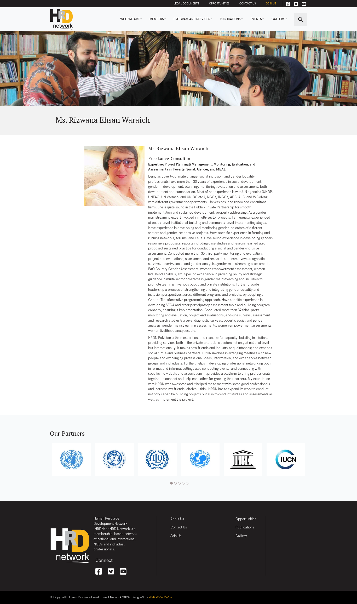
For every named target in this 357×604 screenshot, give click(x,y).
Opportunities (219, 3)
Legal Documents (186, 3)
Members (156, 19)
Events (256, 19)
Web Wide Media (160, 597)
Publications (230, 19)
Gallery (278, 19)
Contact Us (247, 3)
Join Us (271, 3)
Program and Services (192, 19)
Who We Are (130, 19)
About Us (177, 519)
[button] (171, 484)
